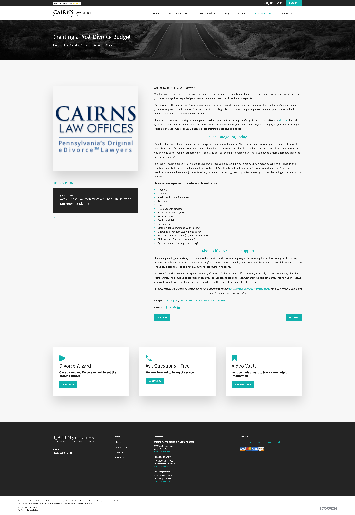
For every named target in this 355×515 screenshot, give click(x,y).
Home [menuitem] (156, 13)
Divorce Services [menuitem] (206, 13)
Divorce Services (122, 447)
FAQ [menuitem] (227, 13)
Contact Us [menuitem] (287, 13)
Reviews (119, 452)
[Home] (73, 13)
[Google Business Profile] (269, 442)
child (191, 258)
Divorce (183, 300)
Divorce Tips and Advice (214, 300)
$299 (231, 288)
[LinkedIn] (259, 442)
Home (118, 442)
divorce (283, 120)
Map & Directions (162, 451)
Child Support (171, 300)
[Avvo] (278, 442)
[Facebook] (241, 442)
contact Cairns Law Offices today (252, 288)
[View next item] (76, 217)
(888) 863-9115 (272, 3)
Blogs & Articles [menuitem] (263, 13)
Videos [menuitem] (241, 13)
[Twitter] (250, 442)
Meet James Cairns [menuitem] (179, 13)
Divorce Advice (195, 300)
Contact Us (120, 457)
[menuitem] (21, 510)
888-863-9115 (63, 453)
